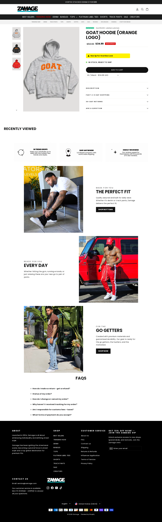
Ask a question (94, 108)
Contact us (86, 443)
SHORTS (103, 17)
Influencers (104, 22)
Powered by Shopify (88, 514)
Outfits (76, 22)
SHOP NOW (103, 351)
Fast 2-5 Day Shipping (98, 95)
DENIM (55, 17)
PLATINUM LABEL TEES (88, 17)
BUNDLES (64, 17)
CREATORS (135, 17)
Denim (45, 22)
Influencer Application (90, 455)
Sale (88, 22)
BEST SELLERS (28, 17)
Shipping (84, 447)
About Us (85, 435)
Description (92, 88)
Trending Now (36, 22)
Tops (62, 22)
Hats (82, 22)
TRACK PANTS (115, 17)
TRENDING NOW (43, 17)
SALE (126, 17)
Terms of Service (88, 459)
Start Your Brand (125, 22)
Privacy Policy (86, 463)
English (65, 504)
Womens (113, 22)
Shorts (68, 22)
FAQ (82, 439)
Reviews (95, 22)
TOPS (73, 17)
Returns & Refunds (89, 451)
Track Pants (54, 22)
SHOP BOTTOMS (105, 209)
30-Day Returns (94, 102)
